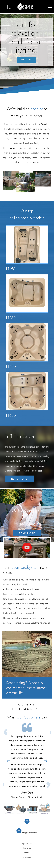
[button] (27, 548)
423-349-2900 (27, 826)
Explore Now (26, 60)
